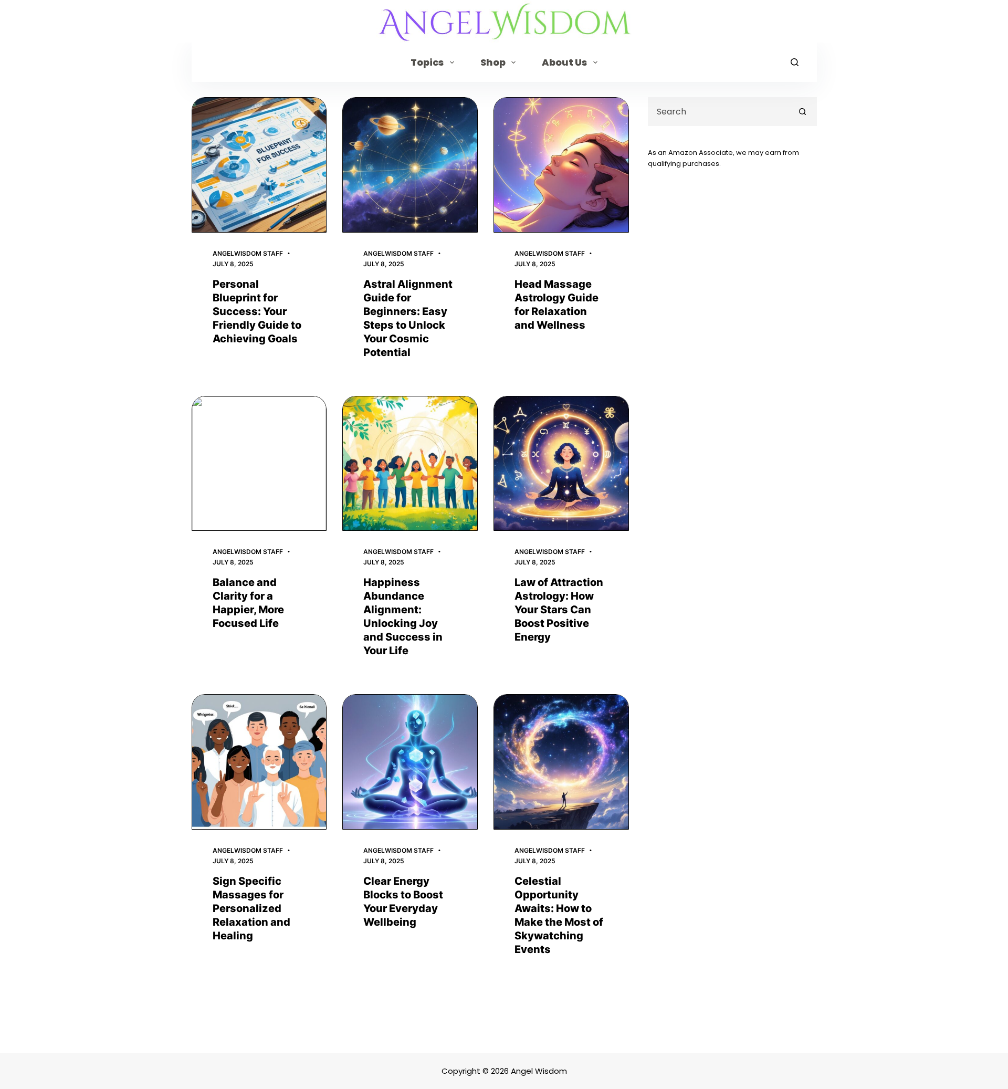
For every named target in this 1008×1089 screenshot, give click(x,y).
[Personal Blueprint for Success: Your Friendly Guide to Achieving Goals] (259, 165)
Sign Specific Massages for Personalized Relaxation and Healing (251, 908)
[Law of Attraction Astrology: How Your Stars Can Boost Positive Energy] (561, 463)
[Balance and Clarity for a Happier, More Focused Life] (259, 463)
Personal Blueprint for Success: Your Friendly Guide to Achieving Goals (257, 311)
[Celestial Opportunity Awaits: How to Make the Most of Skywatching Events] (561, 762)
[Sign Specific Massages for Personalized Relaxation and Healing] (259, 762)
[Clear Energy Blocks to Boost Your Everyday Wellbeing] (410, 762)
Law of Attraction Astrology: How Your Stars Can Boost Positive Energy (558, 609)
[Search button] (802, 111)
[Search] (795, 62)
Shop (493, 62)
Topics (427, 62)
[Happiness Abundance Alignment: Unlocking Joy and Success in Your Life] (410, 463)
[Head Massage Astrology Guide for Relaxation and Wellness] (561, 165)
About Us (564, 62)
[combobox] (719, 111)
